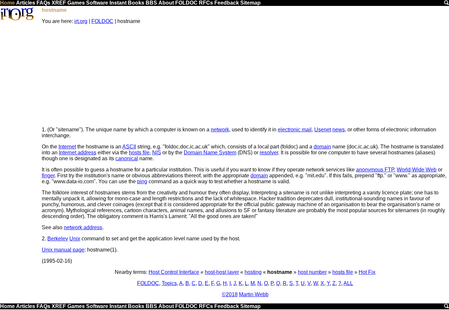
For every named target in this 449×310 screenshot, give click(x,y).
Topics (169, 283)
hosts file (139, 152)
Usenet (322, 129)
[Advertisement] (245, 76)
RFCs (206, 3)
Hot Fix (367, 272)
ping (142, 181)
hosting (253, 272)
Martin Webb (254, 294)
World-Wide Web (417, 169)
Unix (74, 238)
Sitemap (250, 3)
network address (83, 227)
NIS (156, 152)
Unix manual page (63, 250)
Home (7, 3)
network (220, 129)
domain (322, 146)
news (338, 129)
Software (97, 3)
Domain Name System (210, 152)
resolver (269, 152)
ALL (348, 283)
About (166, 3)
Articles (25, 3)
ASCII (129, 146)
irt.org (80, 21)
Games (76, 3)
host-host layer (222, 272)
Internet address (77, 152)
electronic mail (295, 129)
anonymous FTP (375, 169)
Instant (118, 3)
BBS (151, 3)
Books (136, 3)
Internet (67, 146)
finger (48, 175)
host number (312, 272)
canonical (126, 158)
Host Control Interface (174, 272)
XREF (59, 3)
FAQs (43, 3)
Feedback (226, 3)
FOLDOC (186, 3)
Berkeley (57, 238)
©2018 (230, 294)
